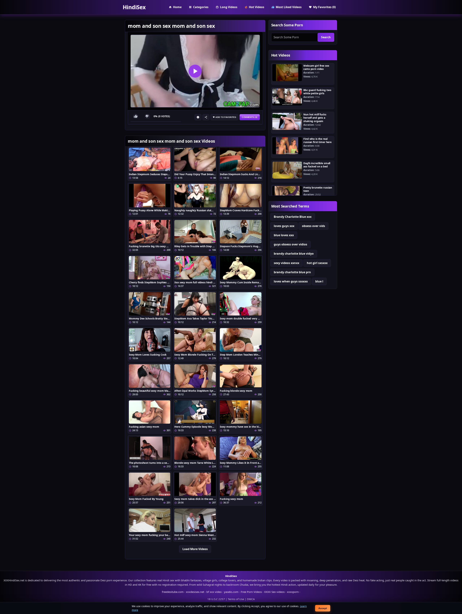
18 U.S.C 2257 (216, 599)
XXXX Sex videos (274, 592)
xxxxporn (293, 592)
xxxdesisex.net (195, 592)
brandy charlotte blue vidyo (294, 254)
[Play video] (195, 71)
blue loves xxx (284, 235)
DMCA (251, 599)
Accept (322, 608)
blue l (319, 281)
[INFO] (198, 117)
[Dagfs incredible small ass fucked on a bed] (287, 170)
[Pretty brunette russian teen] (287, 194)
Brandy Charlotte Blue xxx (292, 217)
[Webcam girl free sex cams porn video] (287, 72)
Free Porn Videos (251, 592)
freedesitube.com (173, 592)
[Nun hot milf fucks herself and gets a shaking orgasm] (287, 121)
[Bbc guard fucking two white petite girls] (287, 96)
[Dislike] (147, 116)
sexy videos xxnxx (286, 263)
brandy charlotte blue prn (292, 272)
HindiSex (134, 7)
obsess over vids (313, 226)
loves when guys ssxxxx (291, 281)
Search (326, 37)
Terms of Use (236, 599)
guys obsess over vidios (290, 244)
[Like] (135, 116)
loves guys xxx (284, 226)
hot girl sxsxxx (317, 263)
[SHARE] (205, 117)
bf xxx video (214, 592)
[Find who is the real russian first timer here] (287, 145)
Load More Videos (195, 549)
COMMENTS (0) (249, 117)
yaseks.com (231, 592)
